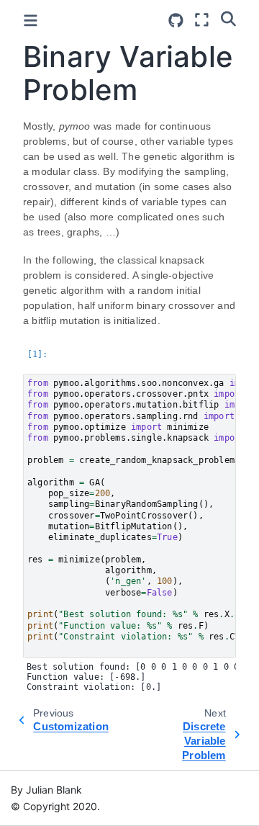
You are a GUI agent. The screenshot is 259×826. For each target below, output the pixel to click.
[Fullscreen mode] (201, 20)
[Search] (228, 18)
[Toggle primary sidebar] (30, 20)
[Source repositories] (176, 20)
